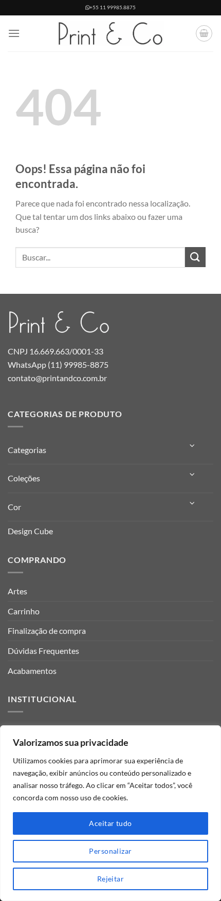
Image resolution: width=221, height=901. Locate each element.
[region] (110, 813)
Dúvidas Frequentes (43, 650)
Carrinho (24, 611)
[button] (14, 33)
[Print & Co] (110, 33)
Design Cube (30, 531)
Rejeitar (110, 878)
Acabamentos (32, 670)
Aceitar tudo (110, 823)
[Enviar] (195, 257)
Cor (14, 507)
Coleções (24, 478)
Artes (17, 591)
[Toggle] (193, 446)
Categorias (27, 450)
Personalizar (110, 851)
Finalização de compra (47, 630)
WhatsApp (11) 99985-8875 (58, 364)
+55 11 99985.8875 (112, 7)
